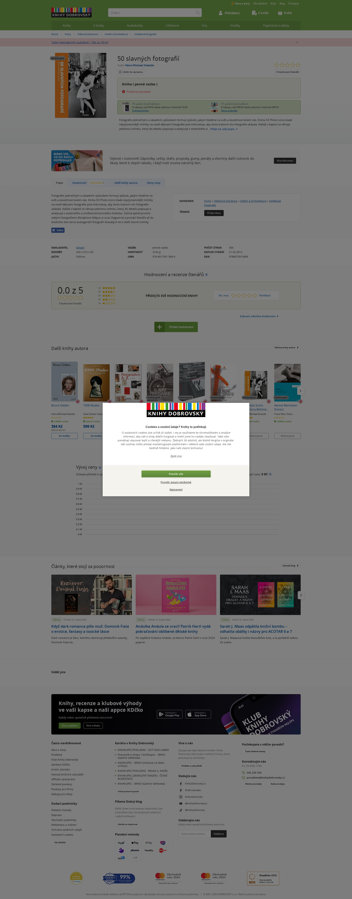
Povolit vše (176, 474)
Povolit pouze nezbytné (176, 482)
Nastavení (176, 489)
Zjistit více (176, 456)
